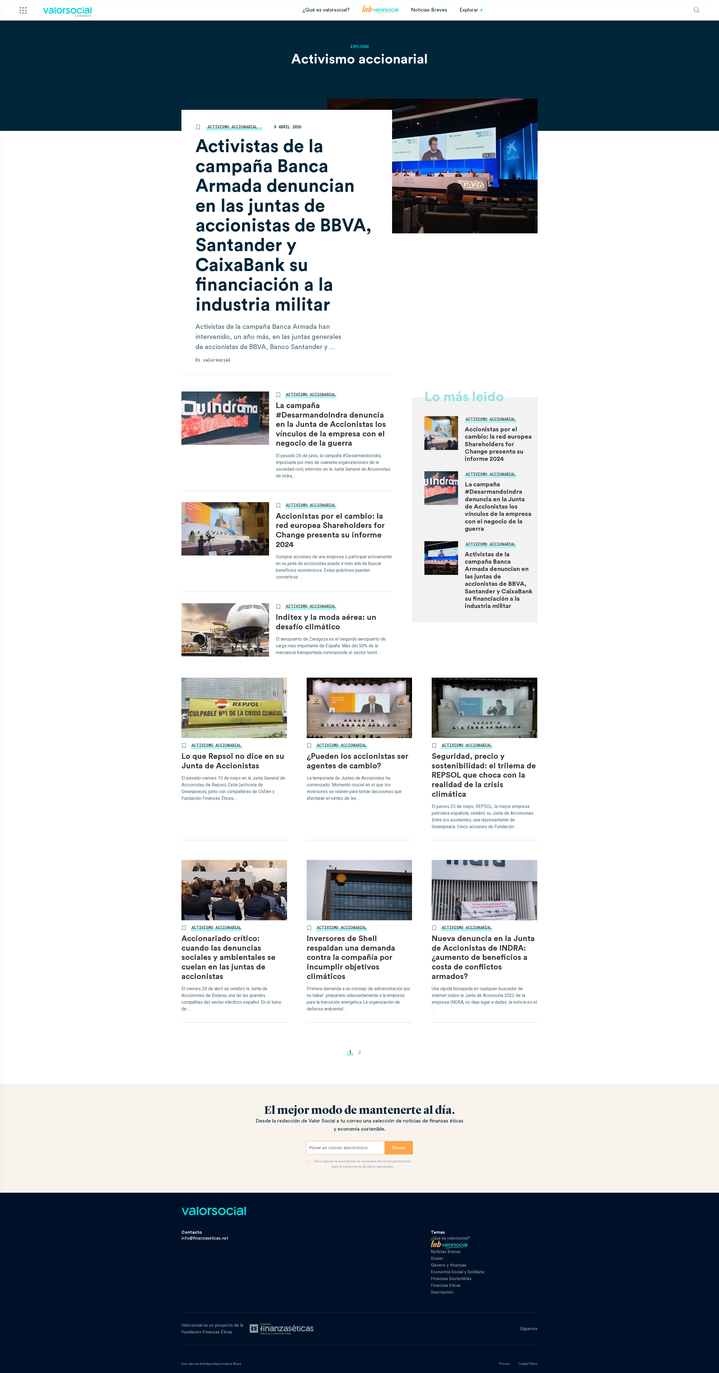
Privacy (504, 1363)
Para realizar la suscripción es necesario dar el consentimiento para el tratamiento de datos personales (362, 1164)
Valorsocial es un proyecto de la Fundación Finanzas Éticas (212, 1328)
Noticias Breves (429, 9)
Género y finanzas (448, 1265)
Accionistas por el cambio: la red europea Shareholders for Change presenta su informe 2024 (498, 444)
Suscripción (442, 1292)
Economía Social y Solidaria (457, 1272)
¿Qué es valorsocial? (326, 9)
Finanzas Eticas (446, 1285)
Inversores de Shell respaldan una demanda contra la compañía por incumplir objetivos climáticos (351, 957)
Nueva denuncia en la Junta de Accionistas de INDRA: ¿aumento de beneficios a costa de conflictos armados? (483, 957)
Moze (237, 1363)
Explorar (468, 9)
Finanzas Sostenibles (451, 1279)
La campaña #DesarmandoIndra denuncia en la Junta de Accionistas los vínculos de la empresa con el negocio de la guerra (331, 424)
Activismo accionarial (232, 126)
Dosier (437, 1258)
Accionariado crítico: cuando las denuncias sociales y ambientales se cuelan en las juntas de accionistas (228, 957)
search (696, 10)
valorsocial (217, 360)
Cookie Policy (528, 1363)
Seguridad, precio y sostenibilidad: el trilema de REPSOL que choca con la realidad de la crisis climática (484, 775)
